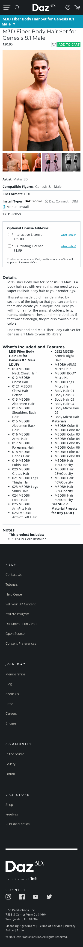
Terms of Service (50, 926)
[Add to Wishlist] (53, 44)
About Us (12, 694)
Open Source (15, 633)
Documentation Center (22, 623)
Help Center (14, 594)
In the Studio (15, 754)
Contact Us (14, 574)
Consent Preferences (21, 643)
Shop (9, 804)
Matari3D (20, 179)
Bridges (11, 723)
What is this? (68, 234)
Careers (11, 713)
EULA (20, 930)
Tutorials (12, 584)
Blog (9, 684)
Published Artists (18, 824)
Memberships (15, 674)
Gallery (10, 764)
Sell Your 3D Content (21, 604)
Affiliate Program (17, 614)
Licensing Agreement (20, 926)
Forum (10, 774)
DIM (75, 201)
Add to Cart (69, 44)
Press (10, 704)
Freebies (12, 814)
